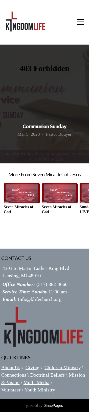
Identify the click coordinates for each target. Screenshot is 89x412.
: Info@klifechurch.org (32, 299)
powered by (44, 406)
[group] (22, 200)
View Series (45, 232)
